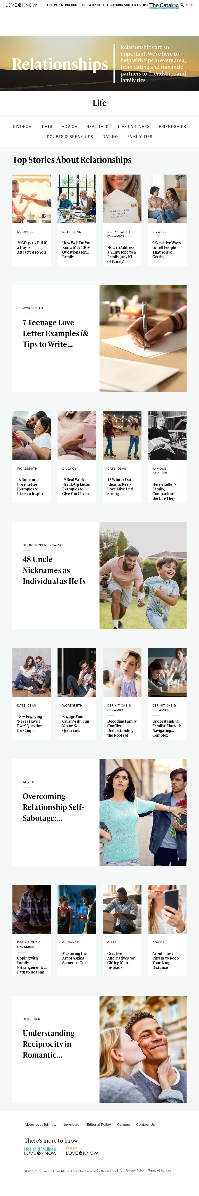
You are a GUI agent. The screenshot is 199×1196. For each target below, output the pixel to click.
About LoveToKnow (40, 1124)
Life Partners (133, 126)
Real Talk (97, 126)
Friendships (172, 126)
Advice (69, 126)
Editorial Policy (99, 1124)
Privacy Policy (135, 1170)
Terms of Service (159, 1170)
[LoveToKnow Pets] (82, 1150)
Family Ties (139, 136)
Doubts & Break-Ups (70, 136)
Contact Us (145, 1124)
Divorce (22, 126)
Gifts (46, 126)
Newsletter (72, 1124)
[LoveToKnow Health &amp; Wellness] (40, 1150)
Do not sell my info (109, 1170)
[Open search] (182, 5)
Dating (110, 136)
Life (99, 103)
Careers (123, 1124)
